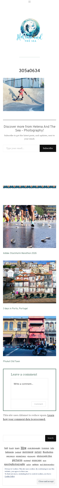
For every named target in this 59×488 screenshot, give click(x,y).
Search (50, 438)
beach (11, 448)
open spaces (10, 456)
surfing (28, 465)
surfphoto (35, 465)
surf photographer (47, 465)
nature (38, 452)
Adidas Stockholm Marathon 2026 (20, 253)
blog (23, 448)
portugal (27, 460)
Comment (38, 404)
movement (27, 452)
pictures (17, 460)
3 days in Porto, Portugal (15, 308)
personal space (21, 456)
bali (6, 448)
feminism (45, 448)
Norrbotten (48, 452)
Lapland (18, 452)
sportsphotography (14, 464)
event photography (34, 448)
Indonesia (9, 452)
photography (31, 456)
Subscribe (48, 148)
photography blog (44, 456)
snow (44, 461)
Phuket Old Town (11, 361)
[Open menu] (29, 1)
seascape (37, 460)
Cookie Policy (10, 476)
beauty (17, 448)
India (52, 448)
